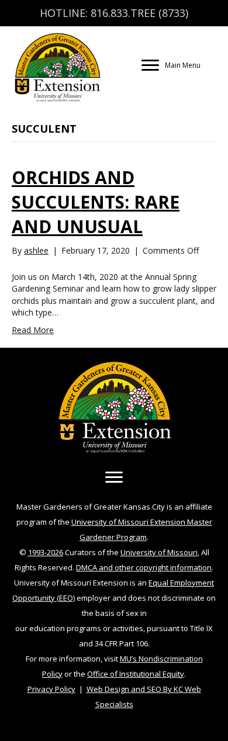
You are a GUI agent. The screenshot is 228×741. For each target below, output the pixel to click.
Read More (33, 329)
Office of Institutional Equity (135, 674)
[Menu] (114, 477)
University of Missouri (159, 552)
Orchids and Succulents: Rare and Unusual (95, 201)
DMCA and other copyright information (144, 567)
